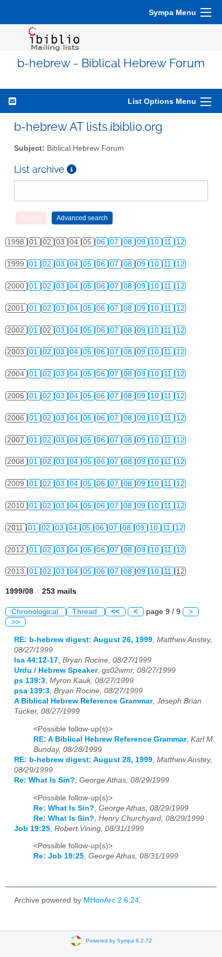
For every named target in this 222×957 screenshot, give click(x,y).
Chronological (35, 612)
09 (142, 242)
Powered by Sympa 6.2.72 (119, 941)
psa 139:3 (32, 691)
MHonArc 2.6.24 (111, 900)
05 (88, 264)
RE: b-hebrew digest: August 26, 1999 (83, 640)
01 (34, 264)
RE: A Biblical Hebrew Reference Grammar (109, 739)
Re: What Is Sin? (44, 780)
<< (115, 612)
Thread (85, 612)
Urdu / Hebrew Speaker (56, 670)
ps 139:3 (29, 681)
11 (169, 242)
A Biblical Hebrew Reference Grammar (83, 701)
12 (180, 242)
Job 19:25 (32, 829)
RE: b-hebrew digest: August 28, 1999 (83, 760)
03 (61, 264)
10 (155, 242)
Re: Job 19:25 (58, 856)
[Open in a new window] (72, 169)
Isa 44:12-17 (36, 660)
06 (101, 242)
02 (48, 264)
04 (75, 264)
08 (128, 242)
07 (115, 242)
